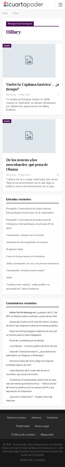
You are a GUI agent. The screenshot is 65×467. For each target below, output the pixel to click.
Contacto (52, 417)
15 (57, 175)
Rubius (13, 322)
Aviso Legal (42, 426)
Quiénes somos (16, 417)
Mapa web (47, 434)
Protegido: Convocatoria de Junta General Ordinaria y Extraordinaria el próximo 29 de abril (30, 224)
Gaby (12, 351)
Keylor (13, 331)
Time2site (39, 460)
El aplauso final (14, 249)
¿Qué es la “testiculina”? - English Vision (29, 396)
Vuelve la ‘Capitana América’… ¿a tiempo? (32, 87)
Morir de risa (51, 346)
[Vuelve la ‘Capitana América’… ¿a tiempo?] (29, 61)
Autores (36, 417)
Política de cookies (23, 434)
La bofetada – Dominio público (25, 346)
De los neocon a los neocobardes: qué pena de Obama (27, 165)
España (7, 46)
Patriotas (10, 400)
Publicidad (22, 426)
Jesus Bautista (17, 370)
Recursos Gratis (17, 361)
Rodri (12, 340)
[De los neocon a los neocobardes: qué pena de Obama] (29, 136)
